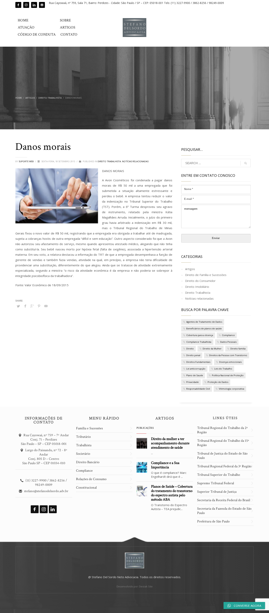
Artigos (190, 269)
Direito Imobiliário (197, 287)
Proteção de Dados (218, 382)
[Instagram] (26, 5)
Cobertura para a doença (199, 335)
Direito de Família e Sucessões (205, 275)
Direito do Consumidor (200, 281)
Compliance (228, 335)
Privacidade (192, 382)
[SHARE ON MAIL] (46, 306)
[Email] (42, 5)
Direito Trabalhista (109, 161)
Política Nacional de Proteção (228, 375)
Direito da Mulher (212, 348)
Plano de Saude (194, 375)
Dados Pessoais (228, 341)
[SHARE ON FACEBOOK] (25, 306)
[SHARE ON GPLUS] (32, 306)
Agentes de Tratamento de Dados (204, 321)
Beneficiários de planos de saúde (204, 328)
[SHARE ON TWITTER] (18, 306)
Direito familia (238, 348)
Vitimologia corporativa (231, 388)
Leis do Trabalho (223, 368)
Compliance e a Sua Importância (165, 465)
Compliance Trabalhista (198, 341)
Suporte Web (26, 161)
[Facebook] (18, 5)
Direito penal (193, 355)
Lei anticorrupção (195, 368)
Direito (190, 348)
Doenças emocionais (230, 361)
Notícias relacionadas (135, 161)
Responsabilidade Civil (198, 388)
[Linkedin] (34, 5)
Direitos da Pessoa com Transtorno (228, 355)
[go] (245, 163)
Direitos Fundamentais (198, 361)
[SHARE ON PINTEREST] (39, 306)
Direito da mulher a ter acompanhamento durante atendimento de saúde (170, 443)
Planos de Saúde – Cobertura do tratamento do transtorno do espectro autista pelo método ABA (172, 493)
